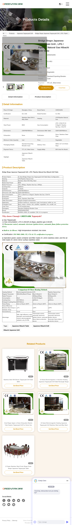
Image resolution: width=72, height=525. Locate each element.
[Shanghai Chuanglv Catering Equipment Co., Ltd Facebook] (8, 500)
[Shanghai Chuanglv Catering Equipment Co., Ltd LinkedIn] (13, 500)
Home (4, 33)
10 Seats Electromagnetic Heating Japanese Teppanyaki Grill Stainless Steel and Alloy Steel (54, 424)
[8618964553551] (4, 505)
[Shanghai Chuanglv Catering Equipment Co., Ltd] (12, 4)
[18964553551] (13, 505)
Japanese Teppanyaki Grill (25, 33)
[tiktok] (23, 500)
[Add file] (35, 522)
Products (11, 33)
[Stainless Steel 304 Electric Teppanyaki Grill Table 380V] (18, 363)
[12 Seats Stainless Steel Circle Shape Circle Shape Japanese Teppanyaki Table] (18, 450)
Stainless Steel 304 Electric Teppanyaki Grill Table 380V (18, 380)
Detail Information (15, 97)
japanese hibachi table (20, 326)
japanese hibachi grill (41, 326)
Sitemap (14, 520)
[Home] (12, 491)
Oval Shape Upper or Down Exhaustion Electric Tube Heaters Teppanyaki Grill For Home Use (18, 424)
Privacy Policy (6, 520)
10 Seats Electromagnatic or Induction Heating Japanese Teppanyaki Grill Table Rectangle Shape (54, 380)
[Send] (67, 522)
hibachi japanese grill (12, 330)
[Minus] (67, 481)
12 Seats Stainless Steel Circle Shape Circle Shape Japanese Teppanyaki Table (18, 467)
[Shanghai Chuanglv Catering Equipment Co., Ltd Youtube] (18, 500)
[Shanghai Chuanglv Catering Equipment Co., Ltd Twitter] (4, 500)
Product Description (43, 97)
